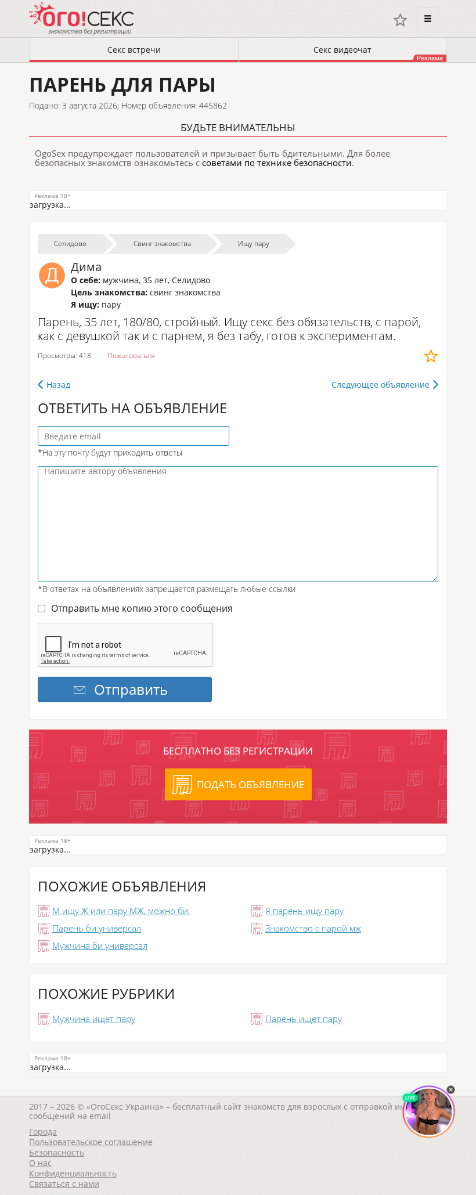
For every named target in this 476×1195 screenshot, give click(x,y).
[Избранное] (400, 20)
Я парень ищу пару (304, 910)
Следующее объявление (380, 384)
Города (43, 1131)
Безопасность (56, 1152)
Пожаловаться (130, 355)
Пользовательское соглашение (91, 1141)
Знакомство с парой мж (313, 928)
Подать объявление (250, 784)
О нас (40, 1162)
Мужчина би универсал (99, 945)
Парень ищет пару (303, 1018)
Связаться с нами (64, 1183)
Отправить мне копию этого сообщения (142, 608)
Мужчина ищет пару (93, 1018)
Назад (58, 384)
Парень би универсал (96, 928)
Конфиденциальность (73, 1173)
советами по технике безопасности (277, 162)
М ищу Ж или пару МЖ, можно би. (121, 910)
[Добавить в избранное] (431, 356)
